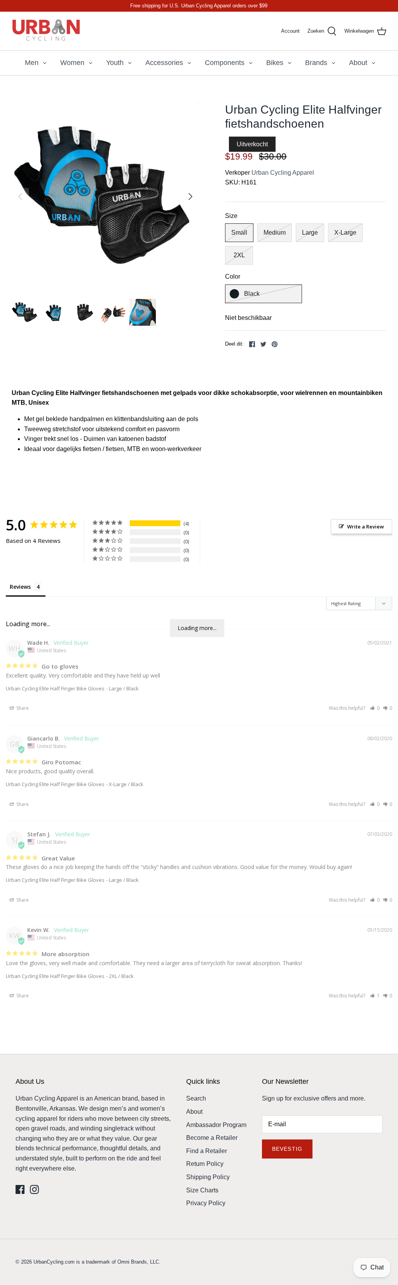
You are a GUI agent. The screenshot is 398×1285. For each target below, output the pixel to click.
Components (224, 63)
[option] (105, 196)
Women (72, 63)
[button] (374, 708)
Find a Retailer (206, 1151)
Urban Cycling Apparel (282, 172)
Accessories (164, 63)
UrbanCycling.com (54, 1262)
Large (310, 232)
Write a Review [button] (365, 526)
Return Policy (204, 1163)
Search (196, 1098)
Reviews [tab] (20, 586)
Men (31, 63)
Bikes (274, 63)
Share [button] (22, 708)
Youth (115, 63)
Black (252, 293)
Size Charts (202, 1190)
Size (231, 215)
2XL (239, 255)
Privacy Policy (205, 1203)
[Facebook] (20, 1189)
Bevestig (287, 1149)
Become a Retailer (211, 1137)
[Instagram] (34, 1189)
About (358, 63)
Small (239, 232)
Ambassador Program (216, 1125)
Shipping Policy (208, 1177)
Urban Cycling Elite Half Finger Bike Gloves (55, 688)
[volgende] (190, 196)
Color (232, 276)
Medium (275, 232)
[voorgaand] (20, 196)
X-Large (345, 232)
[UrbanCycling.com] (47, 30)
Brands (316, 63)
